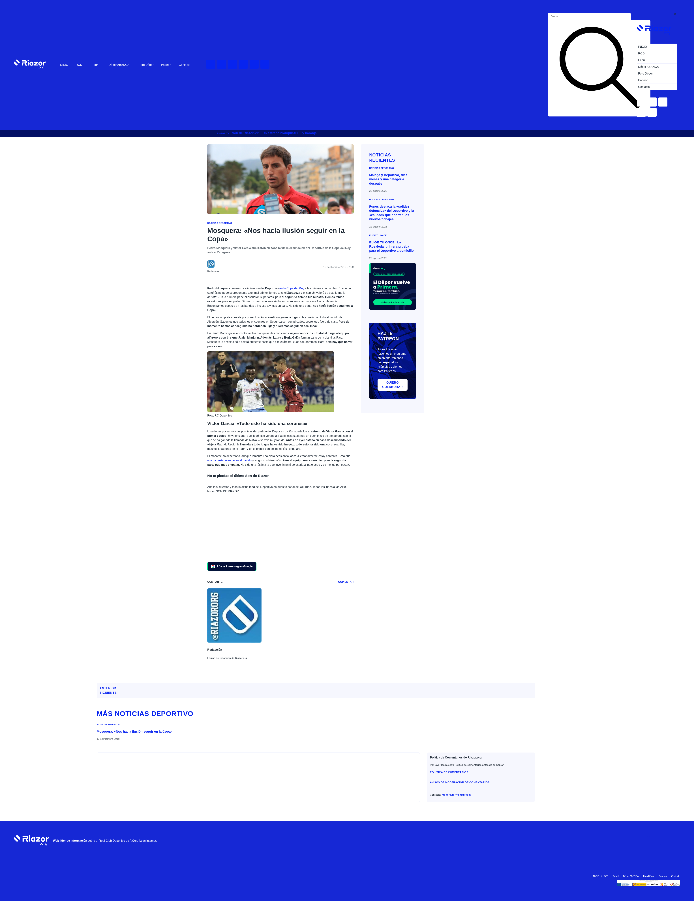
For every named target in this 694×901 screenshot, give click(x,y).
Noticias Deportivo (219, 223)
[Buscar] (599, 68)
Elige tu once (378, 235)
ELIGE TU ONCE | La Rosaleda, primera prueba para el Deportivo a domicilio (391, 247)
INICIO (63, 64)
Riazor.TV (223, 133)
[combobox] (567, 16)
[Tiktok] (254, 64)
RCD (79, 64)
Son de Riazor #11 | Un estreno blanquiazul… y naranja (274, 133)
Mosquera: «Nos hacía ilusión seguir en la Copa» (134, 731)
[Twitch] (221, 64)
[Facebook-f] (264, 64)
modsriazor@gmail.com (456, 794)
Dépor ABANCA (119, 64)
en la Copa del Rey (291, 288)
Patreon (166, 64)
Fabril (95, 64)
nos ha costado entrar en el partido (229, 460)
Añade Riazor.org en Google (234, 566)
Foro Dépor (146, 64)
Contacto (184, 64)
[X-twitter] (243, 64)
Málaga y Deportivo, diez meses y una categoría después (388, 179)
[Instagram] (232, 64)
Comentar (346, 581)
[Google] (675, 840)
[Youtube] (210, 64)
